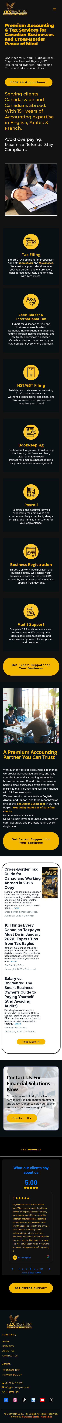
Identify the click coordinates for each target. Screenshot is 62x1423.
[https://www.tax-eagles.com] (15, 9)
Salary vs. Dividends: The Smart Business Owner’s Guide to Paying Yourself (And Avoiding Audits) (20, 992)
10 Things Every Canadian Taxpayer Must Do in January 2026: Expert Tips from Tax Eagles (22, 934)
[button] (54, 9)
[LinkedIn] (33, 1399)
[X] (51, 1399)
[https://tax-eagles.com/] (31, 1322)
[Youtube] (42, 1399)
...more (16, 908)
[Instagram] (15, 1399)
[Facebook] (6, 1399)
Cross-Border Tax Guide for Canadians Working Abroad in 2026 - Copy (22, 878)
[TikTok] (24, 1399)
